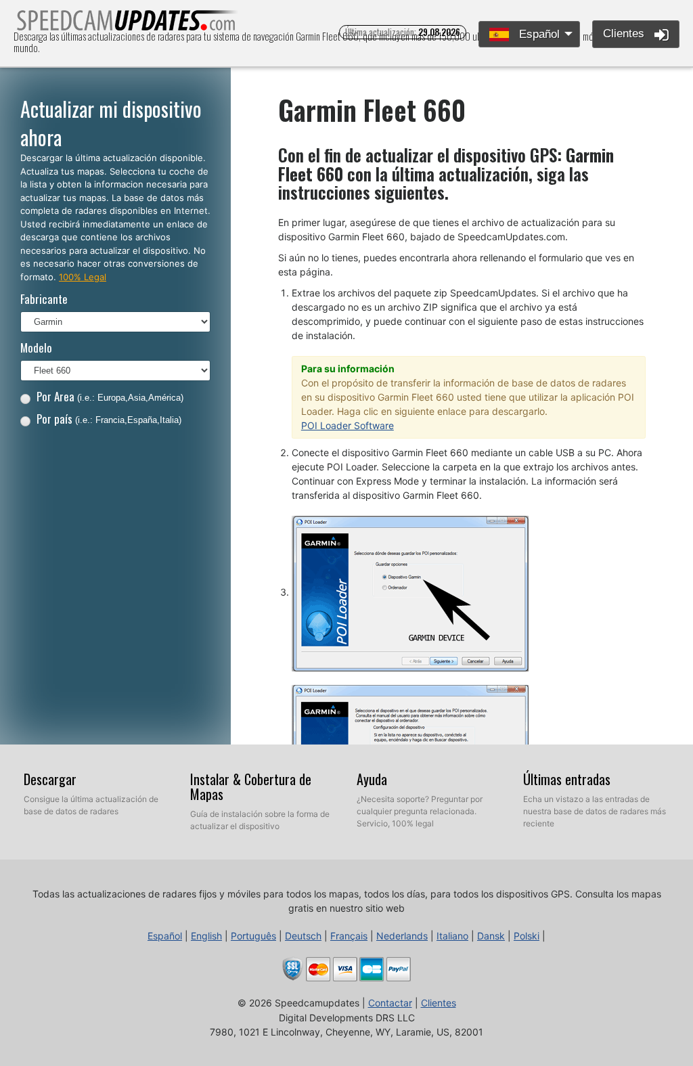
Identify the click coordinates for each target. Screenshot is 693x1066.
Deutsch (303, 935)
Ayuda (372, 779)
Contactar (390, 1002)
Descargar (50, 779)
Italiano (452, 935)
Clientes (625, 33)
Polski (526, 935)
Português (253, 935)
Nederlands (402, 935)
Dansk (491, 935)
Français (348, 935)
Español (538, 34)
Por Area (110, 396)
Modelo (36, 347)
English (206, 935)
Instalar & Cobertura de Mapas (250, 786)
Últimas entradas (566, 779)
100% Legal (82, 276)
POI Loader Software (347, 425)
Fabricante (44, 298)
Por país (109, 418)
